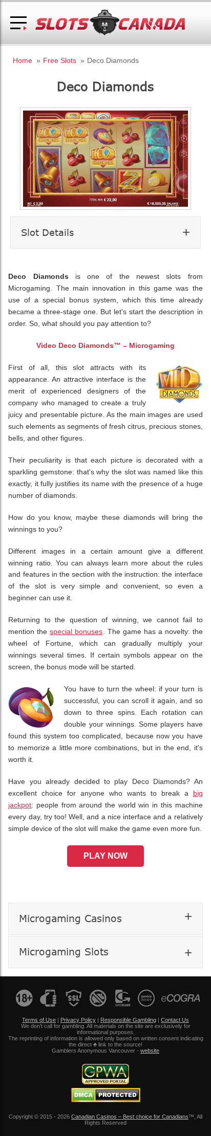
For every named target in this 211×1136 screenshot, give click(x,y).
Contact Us (175, 1020)
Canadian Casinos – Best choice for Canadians (129, 1116)
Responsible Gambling (128, 1020)
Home (22, 60)
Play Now (105, 855)
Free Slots (59, 60)
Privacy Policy (78, 1020)
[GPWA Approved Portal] (105, 1082)
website (149, 1050)
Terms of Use (39, 1020)
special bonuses (76, 632)
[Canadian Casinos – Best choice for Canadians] (110, 33)
